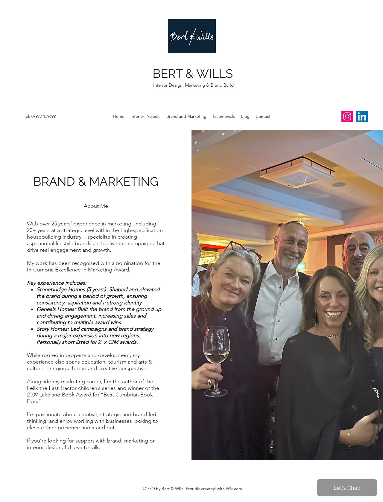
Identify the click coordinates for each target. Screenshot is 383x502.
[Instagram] (347, 116)
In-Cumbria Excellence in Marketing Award (78, 269)
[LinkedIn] (362, 116)
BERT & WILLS (193, 73)
